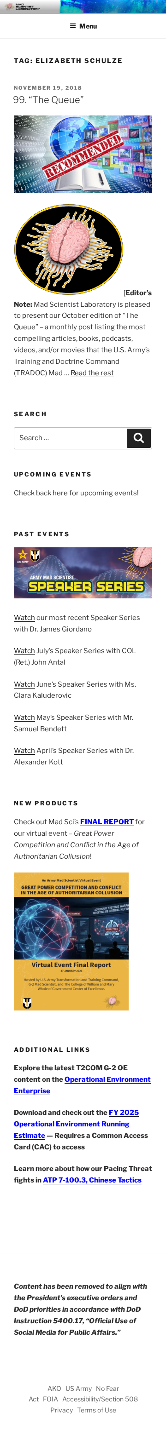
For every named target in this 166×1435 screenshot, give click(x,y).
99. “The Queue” (48, 99)
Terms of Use (96, 1410)
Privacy (61, 1410)
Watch (24, 618)
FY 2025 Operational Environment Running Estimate (76, 1124)
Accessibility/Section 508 (100, 1399)
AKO (54, 1388)
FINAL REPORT (107, 822)
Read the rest (92, 373)
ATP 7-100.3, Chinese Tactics (92, 1180)
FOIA (50, 1399)
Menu (88, 26)
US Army (78, 1388)
